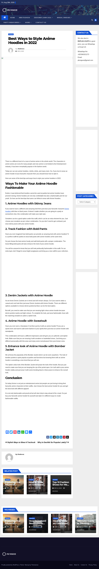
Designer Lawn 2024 (43, 17)
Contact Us (41, 22)
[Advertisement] (37, 145)
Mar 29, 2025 (83, 527)
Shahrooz (21, 49)
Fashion (11, 34)
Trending (32, 518)
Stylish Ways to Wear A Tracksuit (21, 442)
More (27, 22)
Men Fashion (24, 17)
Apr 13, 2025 (35, 527)
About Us (76, 565)
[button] (92, 20)
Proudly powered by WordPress (10, 565)
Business (80, 518)
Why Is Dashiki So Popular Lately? (52, 442)
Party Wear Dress (12, 22)
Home (12, 17)
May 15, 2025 (11, 527)
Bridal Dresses (64, 17)
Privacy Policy (93, 565)
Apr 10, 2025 (59, 527)
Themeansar (34, 565)
